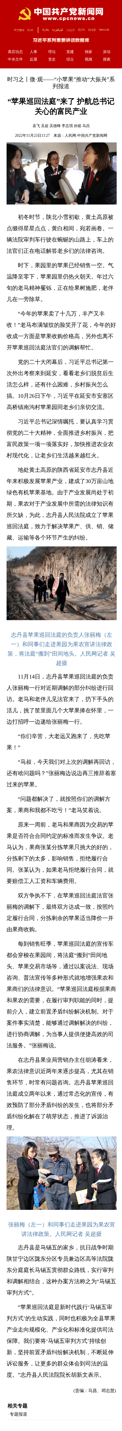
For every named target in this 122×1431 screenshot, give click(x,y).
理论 (52, 52)
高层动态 (15, 52)
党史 (52, 59)
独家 (88, 52)
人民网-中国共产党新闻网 (86, 135)
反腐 (33, 59)
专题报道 (18, 1414)
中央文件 (15, 59)
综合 (70, 59)
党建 (70, 52)
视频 (88, 59)
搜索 (106, 59)
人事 (33, 52)
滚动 (106, 52)
